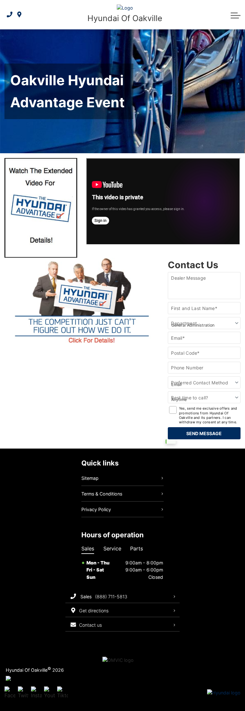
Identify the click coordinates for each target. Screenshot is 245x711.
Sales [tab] (87, 548)
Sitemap (90, 478)
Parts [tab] (136, 548)
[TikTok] (62, 692)
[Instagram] (36, 692)
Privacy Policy (96, 509)
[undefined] (81, 340)
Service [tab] (112, 548)
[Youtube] (49, 692)
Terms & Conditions (101, 493)
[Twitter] (23, 692)
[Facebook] (9, 692)
